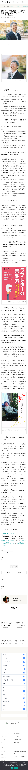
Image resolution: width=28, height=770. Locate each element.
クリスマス (14, 665)
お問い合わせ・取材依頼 (19, 756)
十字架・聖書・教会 (14, 680)
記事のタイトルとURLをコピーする (14, 44)
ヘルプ (2, 745)
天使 (14, 683)
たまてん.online (17, 739)
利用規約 (3, 739)
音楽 (14, 705)
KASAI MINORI (15, 598)
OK (12, 767)
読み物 (5, 21)
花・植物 (14, 698)
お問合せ (3, 747)
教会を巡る (3, 754)
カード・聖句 (14, 661)
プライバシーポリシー (6, 736)
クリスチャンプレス (18, 736)
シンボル (14, 669)
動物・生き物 (14, 676)
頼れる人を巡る (4, 757)
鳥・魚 (14, 709)
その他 (14, 654)
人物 (14, 672)
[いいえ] (26, 765)
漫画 (14, 694)
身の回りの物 (14, 701)
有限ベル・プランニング (7, 533)
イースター (14, 658)
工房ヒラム (16, 742)
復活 (14, 687)
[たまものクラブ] (9, 2)
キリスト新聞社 (17, 733)
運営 (2, 742)
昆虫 (14, 691)
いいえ (16, 767)
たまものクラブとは (5, 733)
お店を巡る (3, 751)
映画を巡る (3, 760)
